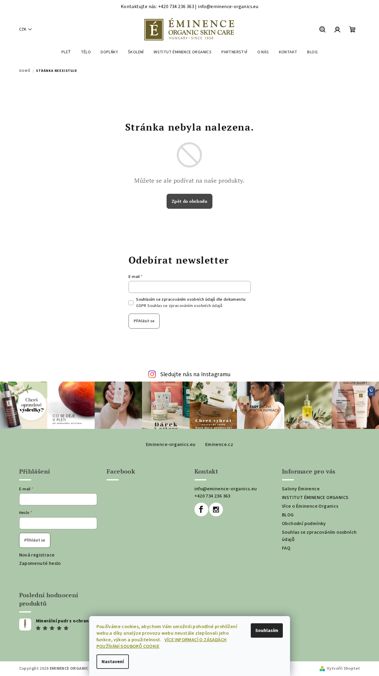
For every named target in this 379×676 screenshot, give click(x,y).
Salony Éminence (301, 489)
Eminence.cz (219, 444)
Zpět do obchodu (189, 201)
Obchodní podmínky (304, 523)
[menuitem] (66, 52)
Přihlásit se (144, 321)
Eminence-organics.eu (171, 444)
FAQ (286, 548)
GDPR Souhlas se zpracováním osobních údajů (179, 306)
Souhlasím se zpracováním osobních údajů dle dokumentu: (191, 302)
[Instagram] (216, 509)
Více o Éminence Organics (310, 506)
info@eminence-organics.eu (225, 489)
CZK (22, 29)
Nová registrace (37, 555)
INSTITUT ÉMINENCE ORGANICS (315, 497)
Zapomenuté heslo (40, 563)
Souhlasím (266, 630)
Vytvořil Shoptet (343, 669)
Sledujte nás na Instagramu (195, 374)
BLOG (288, 515)
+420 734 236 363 (212, 496)
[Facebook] (201, 509)
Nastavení (113, 661)
